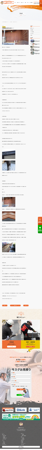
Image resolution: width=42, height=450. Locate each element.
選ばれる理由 (4, 435)
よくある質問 (31, 2)
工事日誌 (31, 35)
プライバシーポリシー (23, 443)
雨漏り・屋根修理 (24, 435)
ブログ (4, 441)
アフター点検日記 (32, 31)
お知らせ (4, 442)
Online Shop (22, 444)
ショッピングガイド (4, 444)
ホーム (15, 2)
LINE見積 (22, 442)
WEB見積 (22, 441)
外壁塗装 (23, 434)
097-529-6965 (21, 365)
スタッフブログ (31, 33)
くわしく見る (11, 346)
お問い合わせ (41, 3)
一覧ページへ (15, 305)
